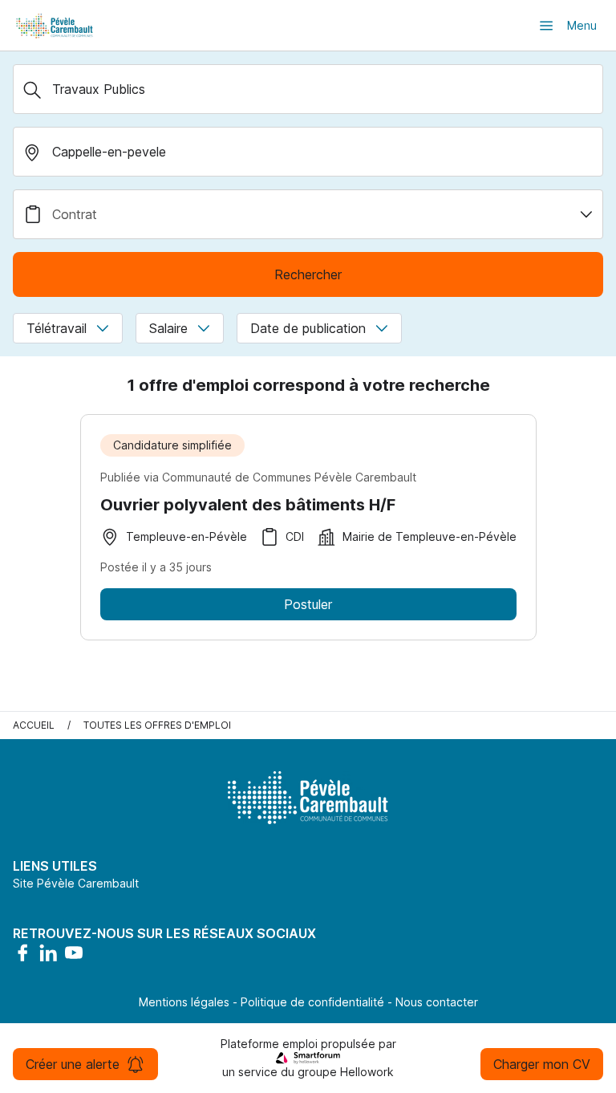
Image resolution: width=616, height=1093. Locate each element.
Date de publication (308, 328)
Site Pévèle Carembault (76, 883)
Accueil (34, 725)
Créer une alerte (73, 1064)
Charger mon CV (541, 1064)
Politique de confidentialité (312, 1002)
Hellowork (367, 1072)
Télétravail (56, 328)
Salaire (168, 328)
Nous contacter (436, 1002)
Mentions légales (184, 1002)
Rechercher (308, 274)
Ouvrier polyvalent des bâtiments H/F (247, 504)
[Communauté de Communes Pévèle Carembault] (55, 25)
